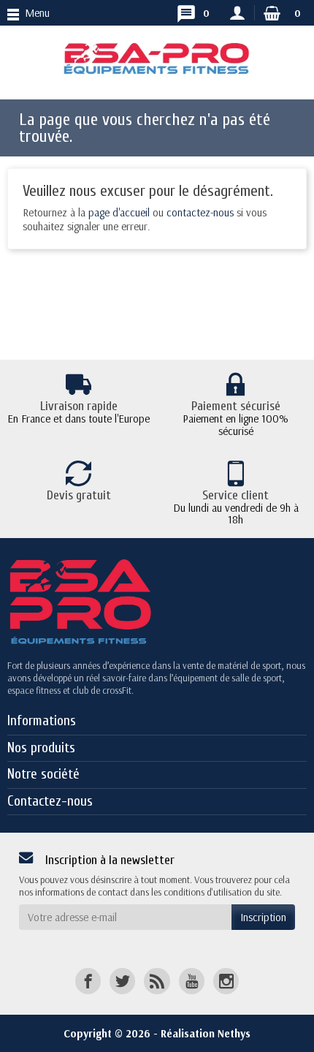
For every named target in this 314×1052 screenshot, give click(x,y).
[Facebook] (88, 981)
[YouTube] (191, 981)
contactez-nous (200, 212)
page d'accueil (119, 212)
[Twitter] (122, 981)
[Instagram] (226, 981)
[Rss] (156, 981)
